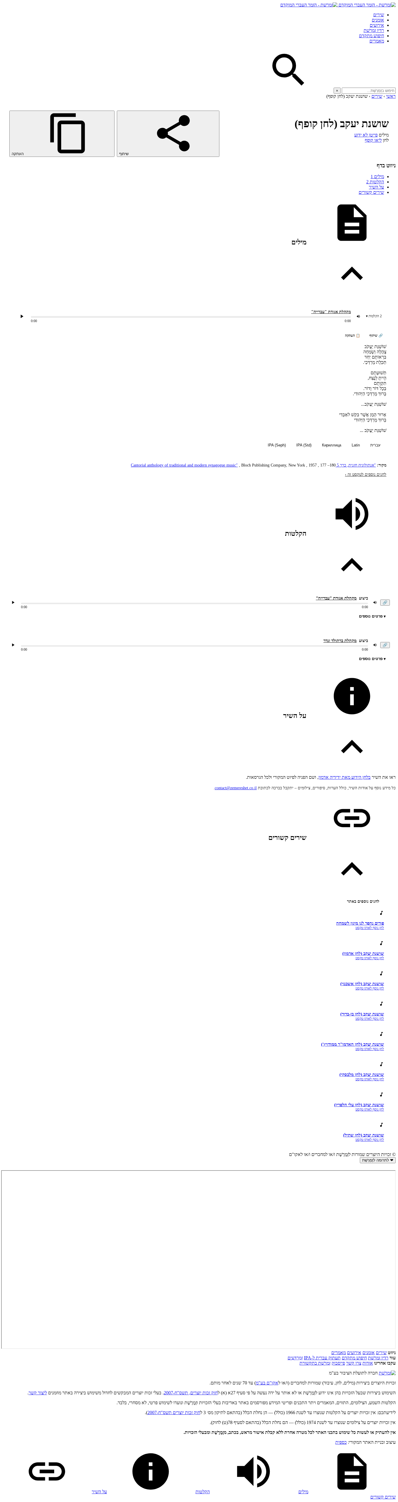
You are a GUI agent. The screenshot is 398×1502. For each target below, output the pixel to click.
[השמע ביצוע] (21, 316)
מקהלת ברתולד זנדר (340, 640)
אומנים (378, 19)
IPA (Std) (303, 445)
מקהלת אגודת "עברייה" (331, 312)
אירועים (377, 25)
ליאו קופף (373, 140)
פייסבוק (338, 1363)
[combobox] (369, 91)
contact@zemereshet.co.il (236, 788)
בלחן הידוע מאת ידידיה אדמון (344, 777)
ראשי (391, 96)
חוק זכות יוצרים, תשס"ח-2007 (191, 1392)
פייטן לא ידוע (366, 134)
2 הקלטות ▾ (374, 316)
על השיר (376, 187)
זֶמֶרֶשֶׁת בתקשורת (315, 1363)
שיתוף (124, 154)
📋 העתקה (352, 336)
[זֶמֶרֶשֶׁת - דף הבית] (387, 1372)
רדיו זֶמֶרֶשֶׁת (374, 30)
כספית (341, 1442)
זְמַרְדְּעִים (295, 1357)
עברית (375, 445)
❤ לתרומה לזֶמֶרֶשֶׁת (377, 1160)
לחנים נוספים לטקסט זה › (365, 474)
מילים (377, 176)
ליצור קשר (38, 1392)
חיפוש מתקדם (371, 35)
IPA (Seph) (277, 445)
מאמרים (376, 40)
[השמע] (13, 602)
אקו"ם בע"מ (267, 1382)
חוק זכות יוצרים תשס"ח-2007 (173, 1412)
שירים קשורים (371, 192)
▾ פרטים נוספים (372, 616)
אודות (367, 1363)
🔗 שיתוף (376, 336)
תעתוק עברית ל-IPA (322, 1357)
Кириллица (331, 445)
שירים (378, 14)
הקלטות (375, 181)
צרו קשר (353, 1363)
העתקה (18, 154)
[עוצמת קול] (358, 316)
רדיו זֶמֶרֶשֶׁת (378, 1357)
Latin (356, 445)
